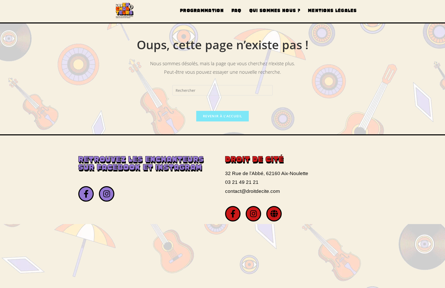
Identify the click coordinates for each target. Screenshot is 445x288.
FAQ (237, 11)
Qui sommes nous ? (274, 11)
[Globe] (274, 213)
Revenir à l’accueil (222, 116)
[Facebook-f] (86, 194)
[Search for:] (222, 89)
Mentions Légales (332, 11)
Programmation (202, 11)
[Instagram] (106, 194)
